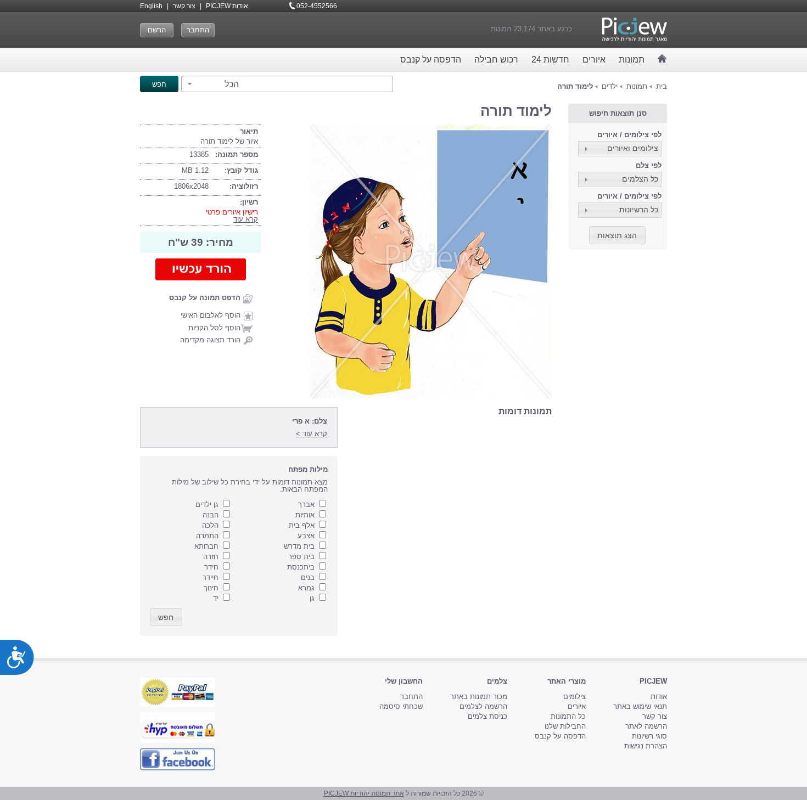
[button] (211, 84)
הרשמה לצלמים (483, 706)
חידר (211, 567)
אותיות (305, 515)
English (151, 6)
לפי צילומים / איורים (629, 134)
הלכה (210, 525)
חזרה (210, 557)
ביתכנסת (301, 567)
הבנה (210, 515)
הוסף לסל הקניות (214, 327)
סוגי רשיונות (649, 736)
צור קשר (184, 6)
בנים (308, 577)
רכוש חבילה (496, 59)
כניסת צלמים (487, 716)
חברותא (206, 546)
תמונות (632, 59)
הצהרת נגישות (645, 746)
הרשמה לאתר (646, 726)
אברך (306, 504)
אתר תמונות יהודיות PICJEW (364, 793)
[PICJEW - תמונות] (634, 29)
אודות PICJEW (227, 6)
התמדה (207, 536)
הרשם (157, 30)
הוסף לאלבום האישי (210, 315)
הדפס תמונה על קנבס (204, 297)
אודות (659, 696)
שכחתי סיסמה (401, 706)
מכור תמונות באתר (478, 696)
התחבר (198, 30)
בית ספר (301, 557)
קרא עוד (245, 219)
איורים (594, 59)
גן (312, 598)
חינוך (211, 588)
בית (661, 86)
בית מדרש (299, 546)
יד (215, 598)
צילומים (574, 696)
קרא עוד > (311, 434)
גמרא (306, 588)
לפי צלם (649, 165)
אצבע (306, 536)
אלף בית (302, 525)
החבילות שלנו (565, 726)
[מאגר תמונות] (662, 58)
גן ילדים (206, 504)
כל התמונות (568, 716)
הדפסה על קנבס (430, 59)
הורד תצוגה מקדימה (210, 339)
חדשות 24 (550, 59)
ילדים (610, 86)
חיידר (210, 577)
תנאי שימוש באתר (640, 706)
